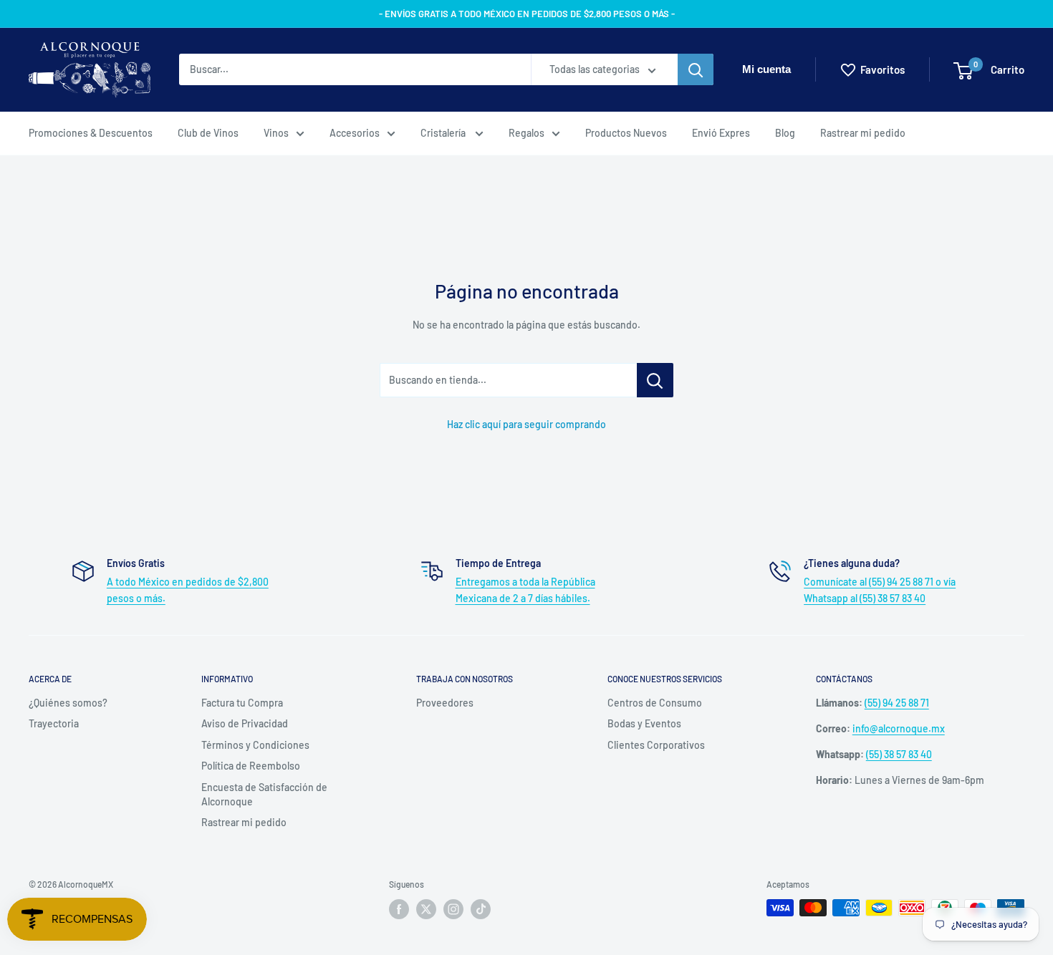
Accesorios (355, 133)
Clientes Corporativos (656, 745)
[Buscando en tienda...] (655, 380)
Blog (785, 133)
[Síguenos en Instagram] (453, 909)
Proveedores (444, 703)
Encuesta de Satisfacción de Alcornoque (264, 794)
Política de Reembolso (250, 766)
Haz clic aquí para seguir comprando (526, 424)
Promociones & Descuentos (91, 133)
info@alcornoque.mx (898, 728)
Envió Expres (721, 133)
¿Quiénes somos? (68, 703)
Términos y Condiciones (255, 745)
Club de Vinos (208, 133)
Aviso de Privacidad (244, 723)
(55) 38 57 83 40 (899, 754)
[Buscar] (695, 70)
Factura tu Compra (242, 703)
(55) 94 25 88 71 (897, 703)
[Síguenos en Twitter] (426, 909)
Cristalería (444, 133)
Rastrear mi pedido (862, 133)
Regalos (526, 133)
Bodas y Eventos (644, 723)
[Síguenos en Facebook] (399, 909)
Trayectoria (54, 723)
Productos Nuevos (626, 133)
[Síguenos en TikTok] (481, 909)
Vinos (276, 133)
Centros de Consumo (654, 703)
